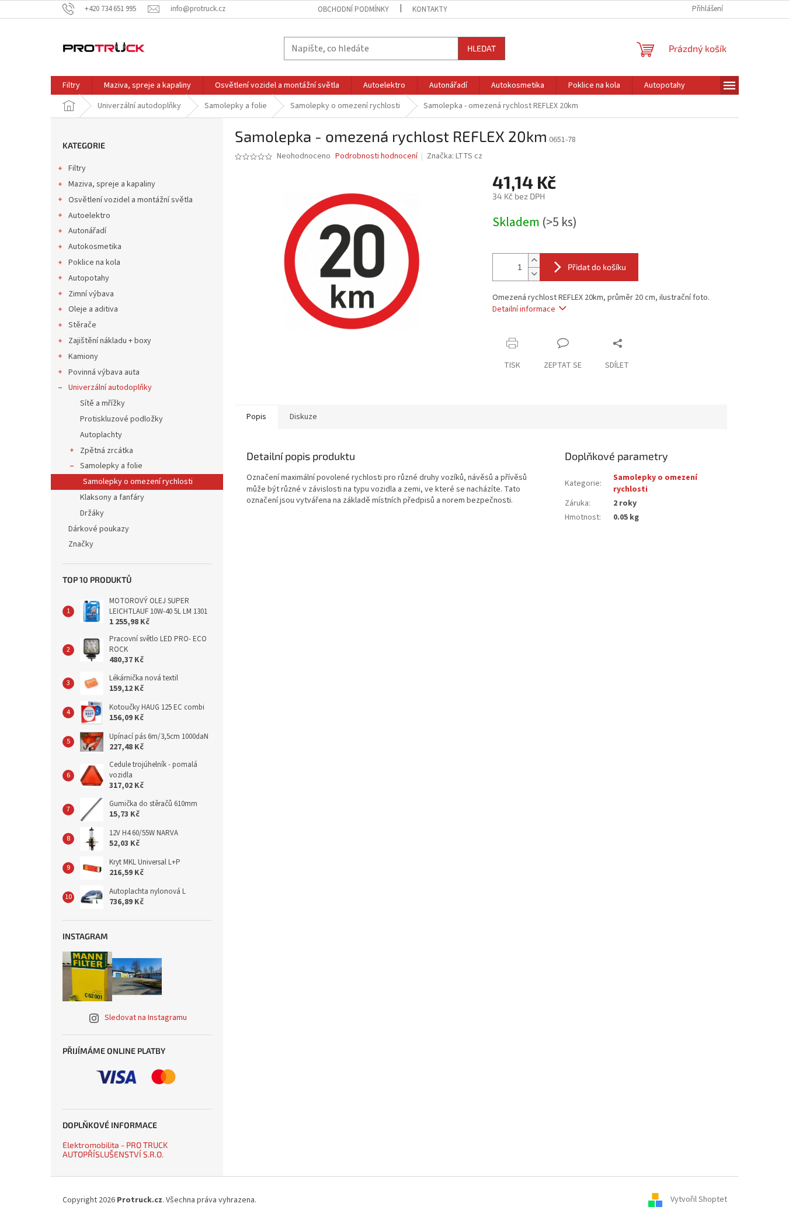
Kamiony (83, 356)
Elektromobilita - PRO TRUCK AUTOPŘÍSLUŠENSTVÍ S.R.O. (115, 1149)
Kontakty (429, 9)
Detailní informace (523, 309)
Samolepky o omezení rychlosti (138, 481)
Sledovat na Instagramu (146, 1018)
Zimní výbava (91, 294)
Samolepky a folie (111, 466)
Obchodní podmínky (353, 9)
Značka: (454, 156)
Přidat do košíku (597, 267)
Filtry (77, 168)
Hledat (481, 48)
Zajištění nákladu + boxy (109, 341)
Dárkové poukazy (98, 529)
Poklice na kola (94, 262)
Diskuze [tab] (303, 417)
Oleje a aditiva (93, 309)
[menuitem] (71, 85)
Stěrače (82, 325)
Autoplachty (101, 435)
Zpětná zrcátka (106, 451)
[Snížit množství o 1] (534, 274)
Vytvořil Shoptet (698, 1200)
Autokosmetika (94, 247)
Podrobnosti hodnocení (376, 156)
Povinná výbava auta (104, 372)
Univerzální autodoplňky (110, 387)
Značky (80, 544)
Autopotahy (88, 278)
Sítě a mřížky (102, 403)
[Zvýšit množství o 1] (534, 260)
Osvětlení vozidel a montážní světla (130, 200)
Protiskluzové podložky (121, 419)
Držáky (92, 513)
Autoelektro (89, 216)
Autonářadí (87, 231)
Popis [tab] (256, 417)
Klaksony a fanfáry (112, 497)
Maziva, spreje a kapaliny (111, 184)
